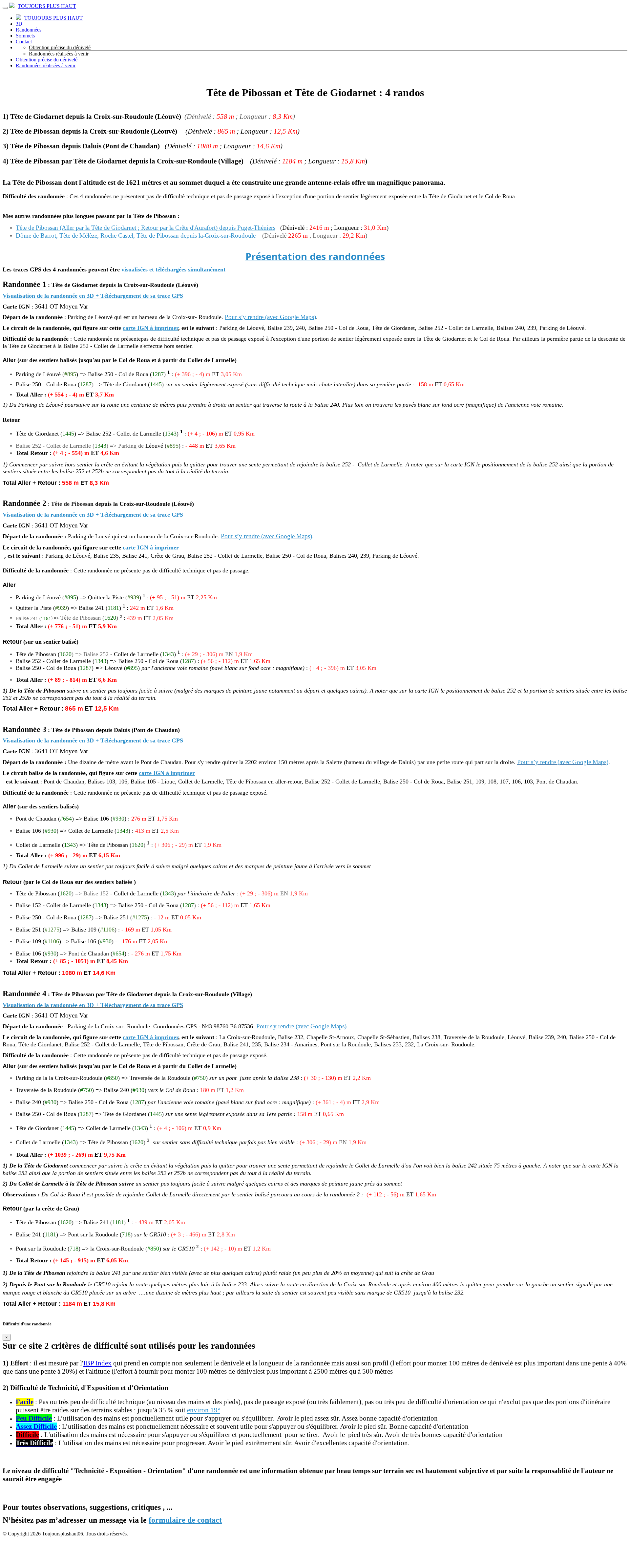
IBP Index (97, 1363)
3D (19, 24)
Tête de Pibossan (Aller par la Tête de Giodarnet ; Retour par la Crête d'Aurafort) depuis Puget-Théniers (145, 227)
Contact (24, 41)
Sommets (25, 35)
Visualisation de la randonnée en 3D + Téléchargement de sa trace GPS (93, 295)
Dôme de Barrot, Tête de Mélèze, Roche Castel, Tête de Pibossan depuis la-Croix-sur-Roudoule (136, 235)
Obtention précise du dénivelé (60, 47)
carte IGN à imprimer (150, 328)
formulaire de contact (185, 1520)
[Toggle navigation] (5, 8)
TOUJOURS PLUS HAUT (47, 6)
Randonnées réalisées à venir (59, 53)
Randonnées (28, 29)
